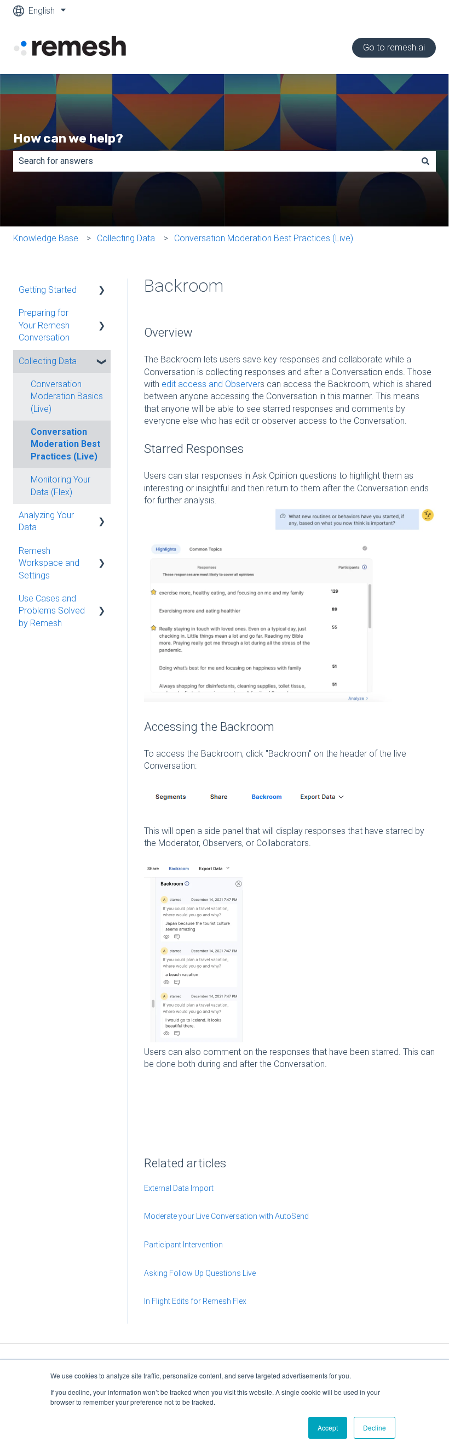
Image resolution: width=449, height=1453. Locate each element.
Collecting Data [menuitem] (48, 361)
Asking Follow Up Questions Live (200, 1273)
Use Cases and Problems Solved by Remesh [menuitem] (52, 610)
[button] (102, 291)
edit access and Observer (211, 384)
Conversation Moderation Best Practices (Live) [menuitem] (65, 444)
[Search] (425, 161)
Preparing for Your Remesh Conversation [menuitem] (44, 325)
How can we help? (68, 138)
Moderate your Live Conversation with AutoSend (226, 1216)
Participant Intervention (183, 1244)
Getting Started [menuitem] (48, 290)
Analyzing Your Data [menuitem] (46, 521)
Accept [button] (328, 1427)
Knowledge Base (45, 238)
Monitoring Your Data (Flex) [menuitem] (60, 485)
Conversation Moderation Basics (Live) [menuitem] (67, 396)
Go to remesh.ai (394, 47)
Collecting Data (126, 238)
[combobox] (214, 161)
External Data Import (179, 1188)
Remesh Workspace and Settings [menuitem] (49, 563)
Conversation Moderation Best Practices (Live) (263, 238)
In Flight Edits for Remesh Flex (195, 1301)
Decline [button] (374, 1427)
